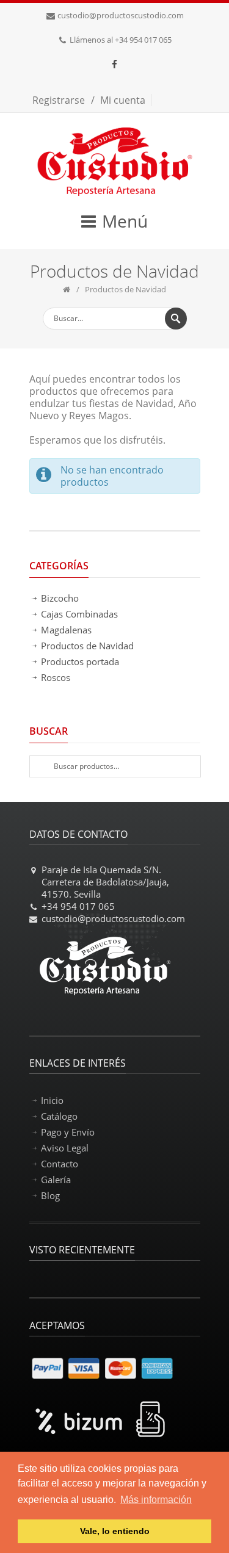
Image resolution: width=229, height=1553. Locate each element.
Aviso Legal (65, 1148)
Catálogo (59, 1116)
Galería (56, 1179)
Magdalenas (66, 630)
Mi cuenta (122, 100)
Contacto (59, 1164)
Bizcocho (60, 598)
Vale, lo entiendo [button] (115, 1531)
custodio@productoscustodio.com (120, 15)
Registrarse (58, 100)
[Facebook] (115, 64)
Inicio (52, 1100)
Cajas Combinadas (79, 614)
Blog (50, 1195)
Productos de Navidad (87, 646)
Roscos (55, 677)
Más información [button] (156, 1499)
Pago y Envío (68, 1132)
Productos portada (80, 661)
